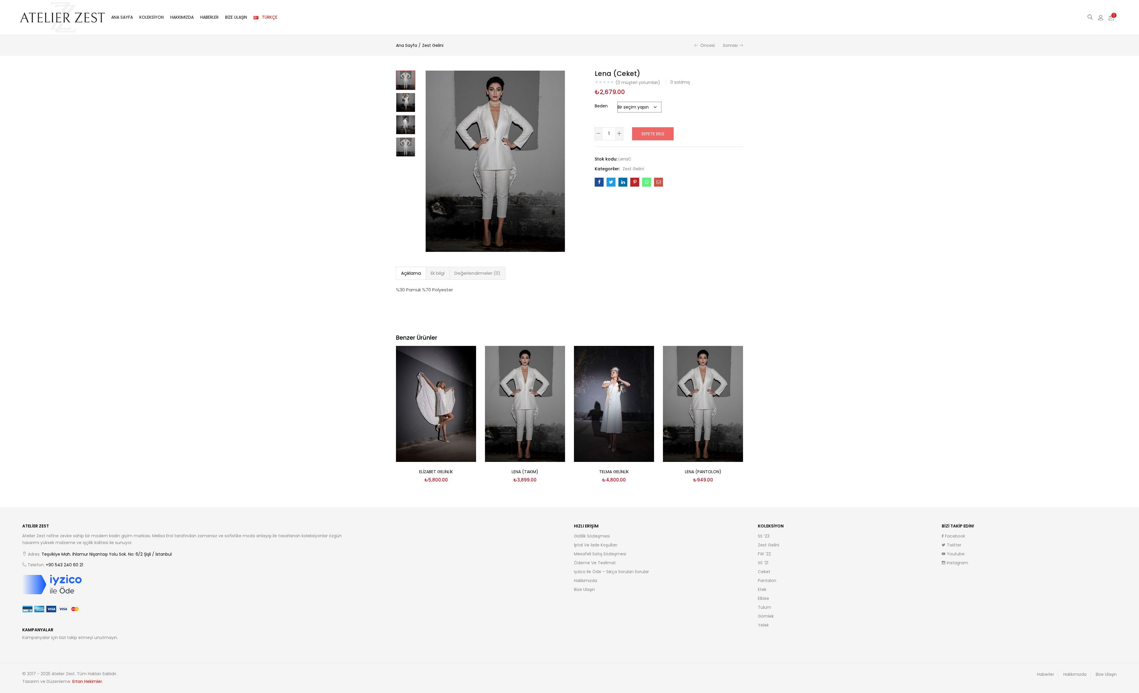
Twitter (954, 545)
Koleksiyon (151, 17)
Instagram (957, 563)
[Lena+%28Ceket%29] (611, 182)
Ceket (764, 572)
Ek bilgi (438, 273)
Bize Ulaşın (236, 17)
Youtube (956, 554)
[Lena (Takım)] (525, 403)
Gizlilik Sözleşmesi (592, 536)
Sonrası (730, 45)
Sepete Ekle (652, 134)
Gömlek (766, 616)
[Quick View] (464, 357)
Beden (601, 106)
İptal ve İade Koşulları (595, 545)
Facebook (955, 536)
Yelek (763, 625)
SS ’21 (763, 563)
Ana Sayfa (122, 17)
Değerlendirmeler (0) (477, 273)
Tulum (764, 607)
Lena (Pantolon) (703, 472)
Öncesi (707, 45)
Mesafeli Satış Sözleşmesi (600, 554)
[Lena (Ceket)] (599, 182)
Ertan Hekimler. (87, 681)
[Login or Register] (1100, 17)
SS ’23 (763, 536)
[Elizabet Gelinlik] (436, 403)
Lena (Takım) (525, 472)
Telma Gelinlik (614, 472)
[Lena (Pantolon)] (703, 403)
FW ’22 (764, 554)
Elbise (763, 598)
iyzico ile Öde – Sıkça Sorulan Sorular (611, 572)
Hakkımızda (182, 17)
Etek (762, 589)
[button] (1111, 17)
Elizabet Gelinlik (436, 472)
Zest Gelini (432, 45)
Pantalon (767, 581)
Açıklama (411, 273)
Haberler (209, 17)
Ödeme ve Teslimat (595, 563)
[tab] (411, 273)
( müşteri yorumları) (637, 82)
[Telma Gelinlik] (614, 403)
